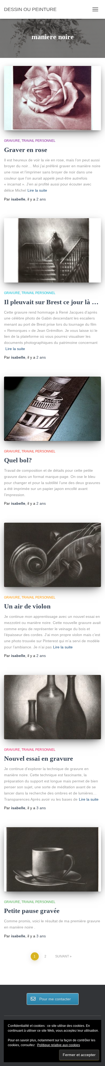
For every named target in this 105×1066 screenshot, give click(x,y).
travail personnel (38, 141)
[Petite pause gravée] (52, 859)
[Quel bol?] (52, 409)
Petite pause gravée (32, 910)
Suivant (62, 956)
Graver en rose (25, 149)
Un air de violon (27, 606)
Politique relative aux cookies (58, 1045)
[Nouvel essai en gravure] (52, 707)
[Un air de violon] (52, 555)
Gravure (12, 141)
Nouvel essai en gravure (38, 758)
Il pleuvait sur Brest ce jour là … (51, 302)
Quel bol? (18, 460)
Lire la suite (37, 190)
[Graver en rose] (52, 98)
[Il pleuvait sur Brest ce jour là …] (52, 250)
